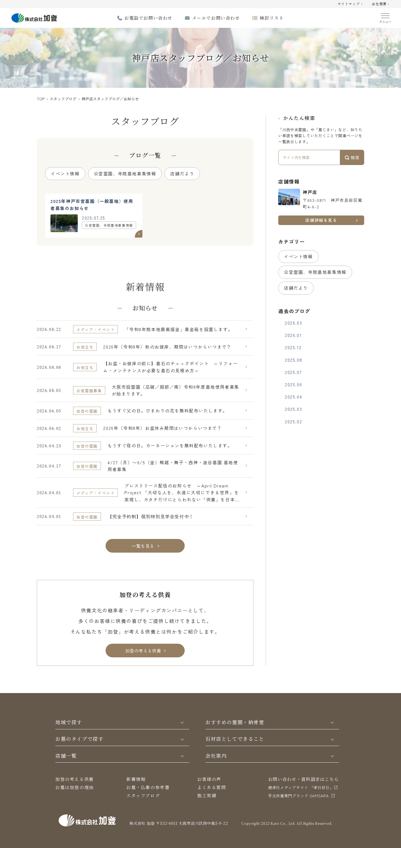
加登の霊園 (87, 411)
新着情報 (135, 779)
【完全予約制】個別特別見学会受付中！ (150, 516)
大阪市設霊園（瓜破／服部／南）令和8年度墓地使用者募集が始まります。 (175, 390)
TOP (40, 98)
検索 (354, 157)
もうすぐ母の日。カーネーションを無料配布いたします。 (169, 445)
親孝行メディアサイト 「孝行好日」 (301, 787)
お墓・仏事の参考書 (147, 787)
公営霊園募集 (89, 390)
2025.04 (293, 396)
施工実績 (206, 795)
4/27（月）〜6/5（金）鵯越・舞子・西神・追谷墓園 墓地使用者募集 (172, 466)
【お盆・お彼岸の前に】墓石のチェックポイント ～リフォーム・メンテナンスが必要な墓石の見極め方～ (170, 367)
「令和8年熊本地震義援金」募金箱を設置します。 (178, 329)
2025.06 (293, 384)
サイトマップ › (350, 4)
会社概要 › (381, 4)
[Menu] (385, 17)
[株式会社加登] (34, 17)
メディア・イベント (95, 329)
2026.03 (293, 322)
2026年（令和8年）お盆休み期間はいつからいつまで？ (162, 428)
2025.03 (293, 409)
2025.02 (293, 421)
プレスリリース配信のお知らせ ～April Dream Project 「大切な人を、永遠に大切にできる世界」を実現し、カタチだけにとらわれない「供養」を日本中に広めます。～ (182, 492)
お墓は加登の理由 (74, 787)
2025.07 (293, 372)
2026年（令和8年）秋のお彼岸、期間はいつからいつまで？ (167, 346)
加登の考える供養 (74, 779)
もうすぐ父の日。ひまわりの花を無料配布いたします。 (167, 410)
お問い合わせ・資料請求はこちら (303, 779)
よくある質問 (211, 787)
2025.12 (293, 347)
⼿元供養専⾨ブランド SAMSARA (298, 795)
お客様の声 (209, 779)
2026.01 (293, 335)
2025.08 (293, 359)
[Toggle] (182, 722)
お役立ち (84, 347)
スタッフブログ (63, 98)
